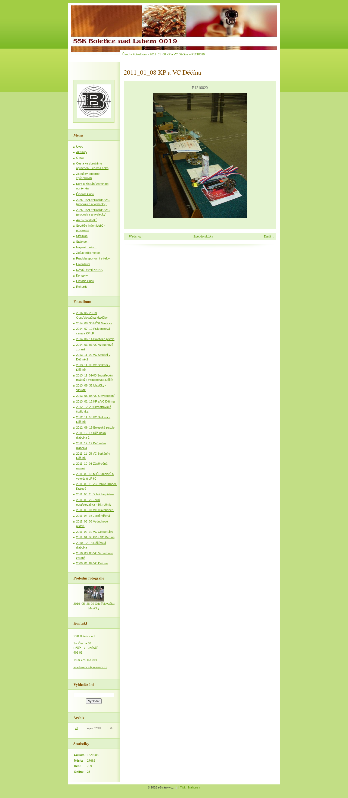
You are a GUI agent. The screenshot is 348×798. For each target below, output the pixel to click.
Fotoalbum (140, 54)
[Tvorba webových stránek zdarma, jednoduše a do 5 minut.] (176, 788)
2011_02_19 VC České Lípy (94, 531)
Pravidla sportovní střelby (93, 258)
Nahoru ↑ (194, 787)
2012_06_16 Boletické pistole (95, 427)
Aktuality (81, 152)
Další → (269, 236)
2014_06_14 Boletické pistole (95, 339)
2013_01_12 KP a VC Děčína (95, 401)
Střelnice (82, 235)
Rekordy (82, 286)
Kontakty (82, 275)
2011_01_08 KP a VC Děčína (169, 54)
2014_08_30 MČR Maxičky (94, 323)
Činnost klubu (85, 194)
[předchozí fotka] (132, 155)
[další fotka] (267, 155)
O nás (80, 157)
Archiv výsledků (86, 220)
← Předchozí (133, 236)
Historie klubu (85, 281)
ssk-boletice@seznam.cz (90, 667)
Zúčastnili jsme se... (89, 252)
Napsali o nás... (86, 247)
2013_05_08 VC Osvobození (95, 395)
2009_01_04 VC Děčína (92, 563)
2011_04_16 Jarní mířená (93, 515)
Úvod (125, 54)
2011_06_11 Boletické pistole (95, 494)
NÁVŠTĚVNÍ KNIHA (89, 269)
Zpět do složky (203, 236)
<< (76, 728)
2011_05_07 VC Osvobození (95, 510)
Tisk (183, 787)
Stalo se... (82, 241)
